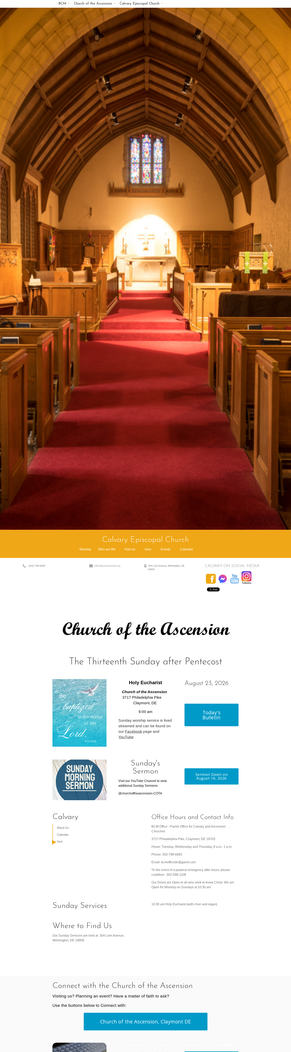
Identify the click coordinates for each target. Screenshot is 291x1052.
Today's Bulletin (212, 715)
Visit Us (129, 549)
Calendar (186, 549)
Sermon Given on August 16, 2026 (211, 776)
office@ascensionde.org (107, 565)
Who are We (107, 549)
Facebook (133, 731)
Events (166, 549)
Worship (85, 549)
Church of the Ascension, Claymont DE (145, 1021)
